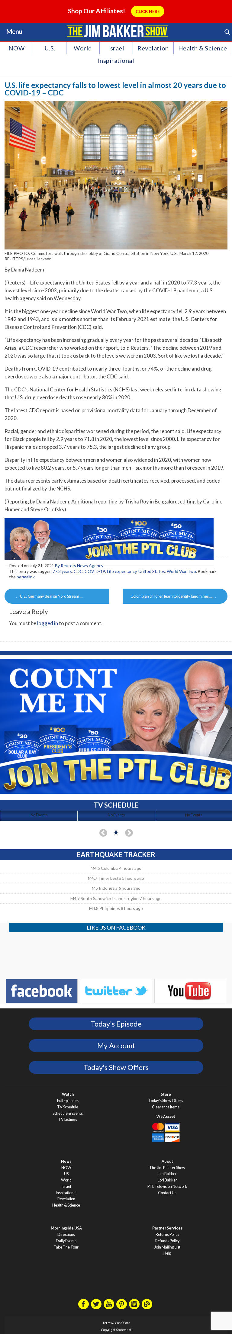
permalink (26, 576)
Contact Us (167, 1193)
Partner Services (167, 1228)
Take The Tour (66, 1247)
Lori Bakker (167, 1180)
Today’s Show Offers (165, 1100)
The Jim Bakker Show (167, 1167)
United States (151, 571)
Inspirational (116, 60)
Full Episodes (68, 1100)
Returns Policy (167, 1234)
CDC (78, 571)
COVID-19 (95, 571)
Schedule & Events (68, 1113)
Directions (66, 1234)
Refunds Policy (167, 1241)
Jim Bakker (117, 31)
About (167, 1161)
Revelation (153, 48)
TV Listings (67, 1119)
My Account (116, 1045)
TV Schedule (67, 1107)
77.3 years (62, 571)
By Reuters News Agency (79, 565)
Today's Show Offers (116, 1067)
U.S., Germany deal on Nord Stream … (48, 596)
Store (166, 1094)
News (66, 1161)
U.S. (49, 48)
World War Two (181, 571)
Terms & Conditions (116, 1323)
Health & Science (202, 48)
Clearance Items (165, 1107)
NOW (16, 48)
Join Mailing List (167, 1247)
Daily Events (66, 1241)
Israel (116, 48)
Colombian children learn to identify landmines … (173, 596)
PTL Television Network (167, 1186)
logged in (47, 623)
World (83, 48)
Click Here (148, 11)
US (66, 1174)
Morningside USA (66, 1228)
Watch (68, 1094)
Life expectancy (122, 571)
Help (167, 1253)
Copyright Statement (116, 1330)
